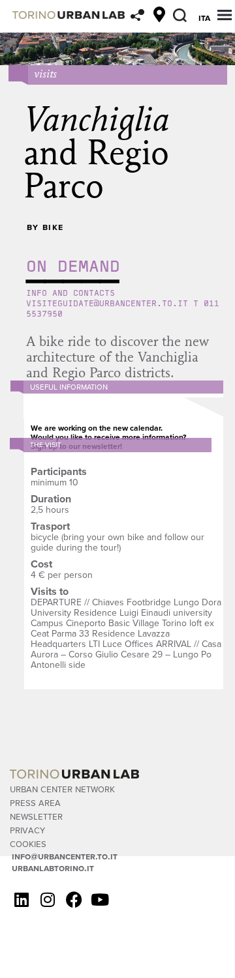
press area (35, 802)
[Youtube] (100, 900)
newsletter (36, 816)
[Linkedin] (21, 900)
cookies (28, 843)
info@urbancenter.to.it (65, 856)
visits (45, 73)
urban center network (62, 789)
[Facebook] (74, 900)
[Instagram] (48, 900)
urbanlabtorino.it (53, 867)
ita (204, 17)
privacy (27, 830)
